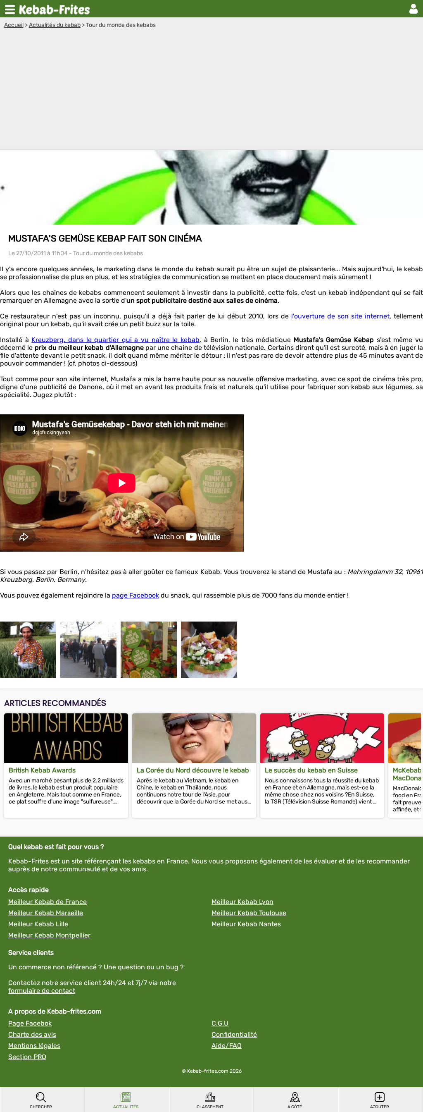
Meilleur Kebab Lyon (242, 902)
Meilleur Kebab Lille (38, 924)
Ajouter (379, 1107)
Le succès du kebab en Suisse (311, 770)
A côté (295, 1107)
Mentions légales (34, 1046)
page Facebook (135, 595)
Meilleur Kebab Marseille (45, 913)
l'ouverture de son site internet (340, 316)
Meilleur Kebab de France (47, 902)
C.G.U (220, 1023)
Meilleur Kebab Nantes (246, 924)
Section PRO (27, 1057)
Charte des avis (32, 1034)
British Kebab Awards (42, 770)
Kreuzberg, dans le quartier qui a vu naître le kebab (115, 340)
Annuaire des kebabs (56, 8)
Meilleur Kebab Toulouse (249, 913)
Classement (210, 1107)
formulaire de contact (41, 991)
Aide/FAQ (227, 1046)
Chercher (41, 1107)
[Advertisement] (211, 90)
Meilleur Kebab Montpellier (49, 935)
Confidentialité (234, 1034)
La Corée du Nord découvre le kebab (193, 770)
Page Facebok (30, 1023)
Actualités (125, 1107)
